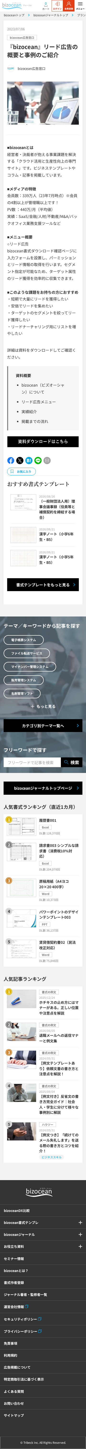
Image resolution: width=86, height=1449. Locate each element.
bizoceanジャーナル (19, 1234)
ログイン (57, 8)
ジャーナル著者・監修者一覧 (25, 1294)
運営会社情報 (14, 1306)
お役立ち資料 (14, 1246)
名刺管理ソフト (22, 693)
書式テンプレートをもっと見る (43, 585)
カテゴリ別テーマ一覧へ (43, 725)
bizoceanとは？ (16, 1270)
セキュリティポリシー (20, 1319)
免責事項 (10, 1343)
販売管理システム (23, 680)
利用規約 (10, 1355)
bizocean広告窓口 (22, 37)
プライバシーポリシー (20, 1331)
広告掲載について (17, 1367)
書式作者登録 (14, 1282)
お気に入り (24, 471)
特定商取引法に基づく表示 (24, 1379)
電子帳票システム (23, 640)
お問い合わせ (14, 1403)
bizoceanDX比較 (17, 1210)
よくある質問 (14, 1391)
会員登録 (68, 8)
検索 (74, 762)
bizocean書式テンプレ (21, 1222)
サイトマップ (14, 1415)
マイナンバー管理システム (29, 666)
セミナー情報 (14, 1258)
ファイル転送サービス (26, 653)
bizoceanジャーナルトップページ (43, 788)
